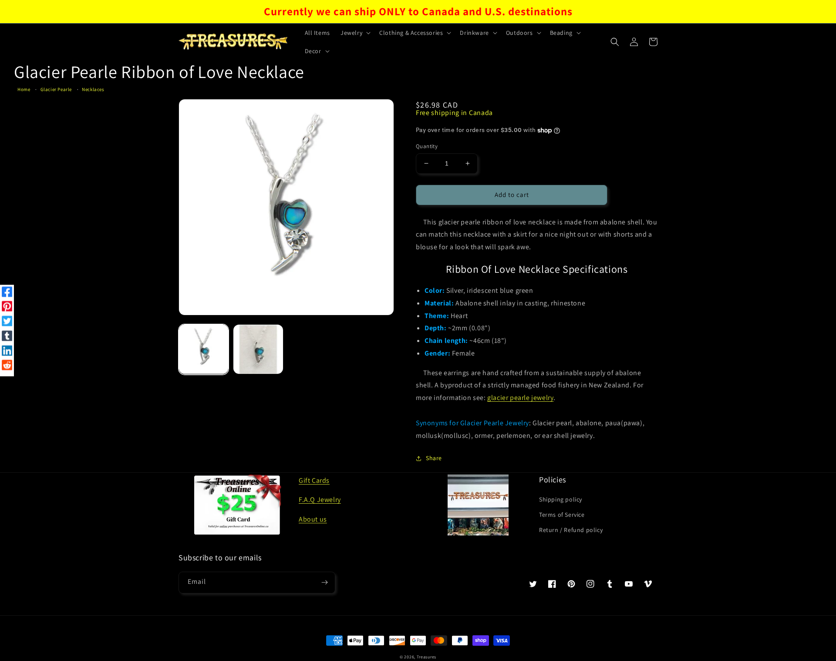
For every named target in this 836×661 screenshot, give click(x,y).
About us (313, 519)
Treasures (426, 657)
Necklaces (93, 89)
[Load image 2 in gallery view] (258, 349)
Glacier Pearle (56, 89)
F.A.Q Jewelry (320, 499)
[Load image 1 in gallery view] (204, 349)
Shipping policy (560, 499)
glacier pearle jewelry (520, 397)
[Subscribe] (324, 582)
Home (23, 89)
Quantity (427, 146)
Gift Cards (314, 480)
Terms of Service (562, 515)
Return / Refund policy (571, 530)
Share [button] (434, 458)
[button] (354, 33)
